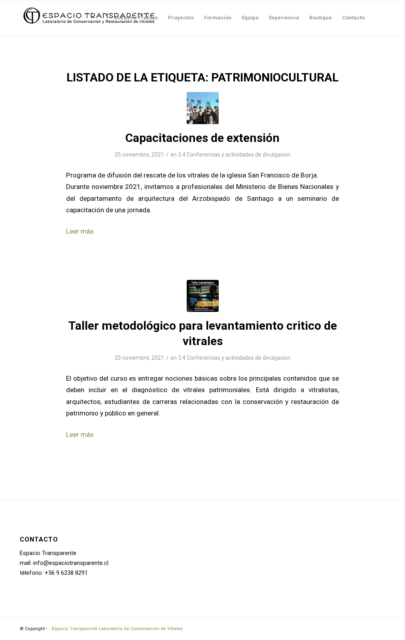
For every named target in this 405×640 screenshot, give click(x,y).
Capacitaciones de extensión (202, 138)
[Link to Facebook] (344, 628)
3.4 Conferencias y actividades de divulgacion (234, 154)
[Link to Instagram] (367, 628)
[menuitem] (136, 17)
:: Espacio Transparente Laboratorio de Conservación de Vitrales (115, 628)
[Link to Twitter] (379, 628)
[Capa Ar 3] (203, 108)
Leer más (80, 231)
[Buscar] (377, 17)
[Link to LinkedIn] (355, 628)
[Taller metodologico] (203, 296)
